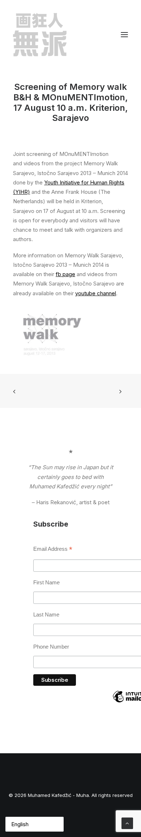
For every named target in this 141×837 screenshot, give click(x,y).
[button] (124, 34)
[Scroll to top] (127, 822)
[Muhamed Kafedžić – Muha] (40, 34)
